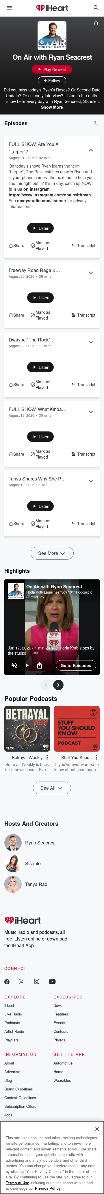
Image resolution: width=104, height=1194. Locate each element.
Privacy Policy (48, 1188)
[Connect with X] (21, 981)
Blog (8, 1080)
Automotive (63, 1063)
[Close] (97, 1129)
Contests (60, 1031)
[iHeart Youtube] (52, 981)
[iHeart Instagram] (36, 981)
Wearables (62, 1080)
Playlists (11, 1040)
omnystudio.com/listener (41, 200)
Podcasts (12, 1022)
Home (58, 1071)
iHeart (9, 1005)
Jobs (8, 1115)
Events (59, 1022)
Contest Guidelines (20, 1097)
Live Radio (13, 1014)
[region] (52, 627)
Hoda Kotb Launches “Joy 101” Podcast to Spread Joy (59, 594)
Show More (52, 107)
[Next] (58, 685)
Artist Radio (14, 1031)
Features (60, 1014)
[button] (40, 228)
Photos (59, 1040)
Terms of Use (17, 1182)
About (9, 1063)
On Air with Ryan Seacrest (54, 586)
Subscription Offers (20, 1106)
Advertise (12, 1071)
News (58, 1005)
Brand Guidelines (18, 1089)
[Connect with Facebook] (7, 981)
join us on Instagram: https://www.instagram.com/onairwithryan (50, 192)
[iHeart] (52, 8)
